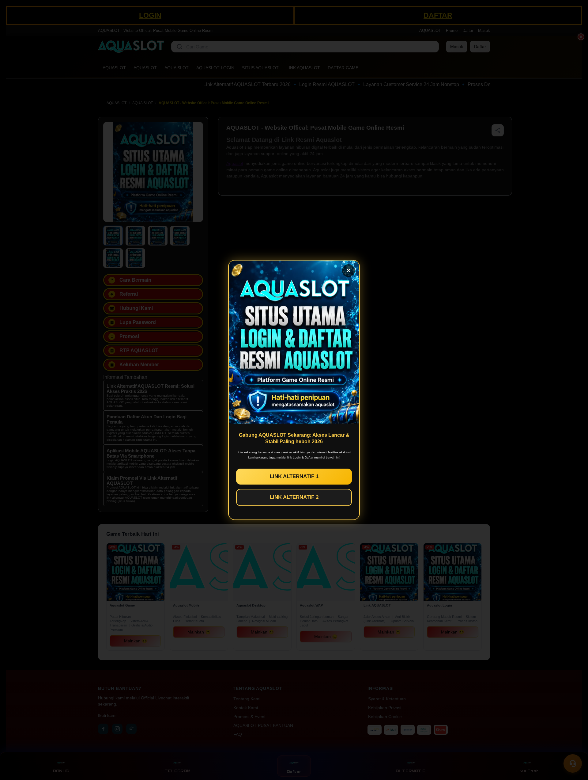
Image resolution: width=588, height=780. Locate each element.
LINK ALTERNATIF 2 (294, 497)
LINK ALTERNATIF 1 (294, 476)
